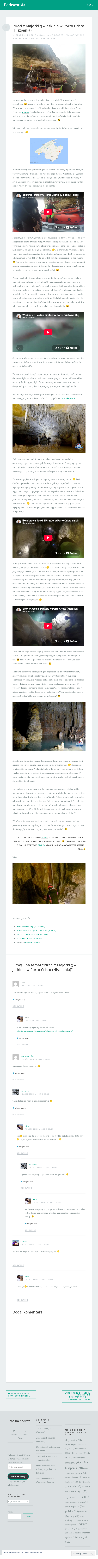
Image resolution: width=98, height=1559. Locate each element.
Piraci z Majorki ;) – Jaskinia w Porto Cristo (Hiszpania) (48, 28)
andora (83, 1445)
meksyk (80, 1491)
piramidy (69, 1507)
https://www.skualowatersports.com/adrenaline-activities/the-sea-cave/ (44, 1030)
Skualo (44, 837)
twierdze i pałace (71, 1525)
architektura (80, 1448)
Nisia (27, 1126)
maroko (69, 1491)
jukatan (77, 1477)
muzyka (68, 1498)
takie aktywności (69, 398)
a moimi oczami (32, 942)
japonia (81, 1473)
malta (86, 1486)
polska (72, 1511)
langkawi (69, 1482)
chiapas (81, 1453)
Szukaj (10, 1511)
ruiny (74, 1516)
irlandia (70, 1473)
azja (70, 1453)
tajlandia (80, 1520)
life (79, 1481)
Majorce (25, 111)
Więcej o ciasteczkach (36, 1552)
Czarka (41, 845)
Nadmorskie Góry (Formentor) (31, 926)
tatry (86, 1520)
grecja (70, 1462)
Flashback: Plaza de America (30, 938)
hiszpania (18, 38)
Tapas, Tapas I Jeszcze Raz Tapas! (32, 934)
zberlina (24, 1241)
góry (82, 1462)
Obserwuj (18, 1476)
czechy (80, 1457)
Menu (90, 5)
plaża (78, 1506)
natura (51, 38)
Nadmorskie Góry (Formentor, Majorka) (19, 1394)
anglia (69, 1448)
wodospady (75, 1529)
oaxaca (84, 1502)
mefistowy (25, 1091)
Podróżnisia (15, 4)
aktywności (77, 35)
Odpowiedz (18, 1006)
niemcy (68, 1502)
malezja (74, 1486)
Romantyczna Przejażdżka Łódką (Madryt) (36, 930)
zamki (72, 1533)
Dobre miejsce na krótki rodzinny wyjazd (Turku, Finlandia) (46, 1469)
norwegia (75, 1502)
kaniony (86, 1477)
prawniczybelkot (27, 1056)
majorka (40, 38)
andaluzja (72, 1444)
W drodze (57, 35)
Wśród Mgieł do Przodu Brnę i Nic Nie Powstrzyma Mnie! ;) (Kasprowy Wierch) (77, 1396)
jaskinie (29, 38)
